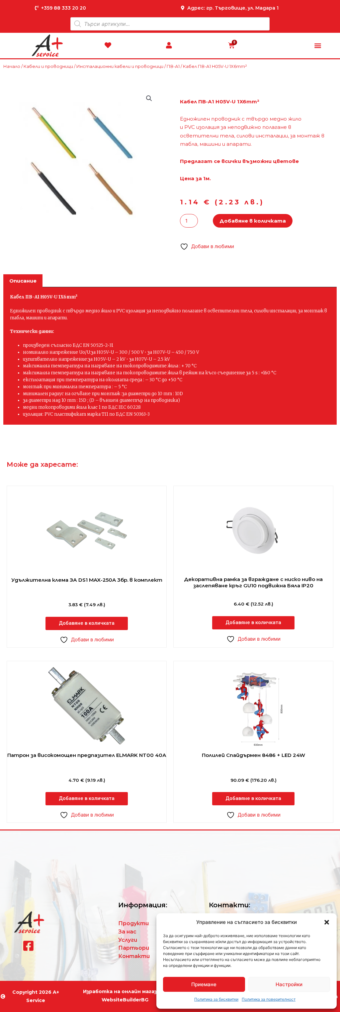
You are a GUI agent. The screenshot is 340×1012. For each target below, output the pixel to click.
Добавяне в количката (252, 221)
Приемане (203, 984)
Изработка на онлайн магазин (123, 991)
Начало (11, 66)
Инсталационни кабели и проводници (119, 66)
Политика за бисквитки (216, 999)
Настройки (289, 984)
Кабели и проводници (48, 66)
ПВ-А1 (173, 66)
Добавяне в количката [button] (87, 623)
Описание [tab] (23, 281)
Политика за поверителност (269, 999)
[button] (326, 922)
